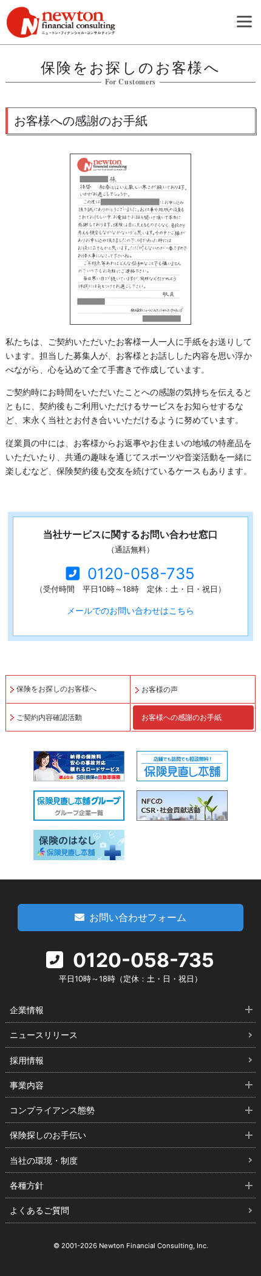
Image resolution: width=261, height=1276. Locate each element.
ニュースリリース (44, 1035)
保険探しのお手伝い (48, 1135)
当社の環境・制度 (44, 1160)
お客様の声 (159, 689)
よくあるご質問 (39, 1210)
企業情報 (27, 1010)
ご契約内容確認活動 (49, 717)
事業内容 (27, 1085)
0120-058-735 (141, 574)
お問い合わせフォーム (137, 917)
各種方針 (27, 1185)
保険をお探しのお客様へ (56, 688)
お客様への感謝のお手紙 (181, 717)
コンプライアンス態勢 (52, 1110)
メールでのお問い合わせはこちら (130, 610)
